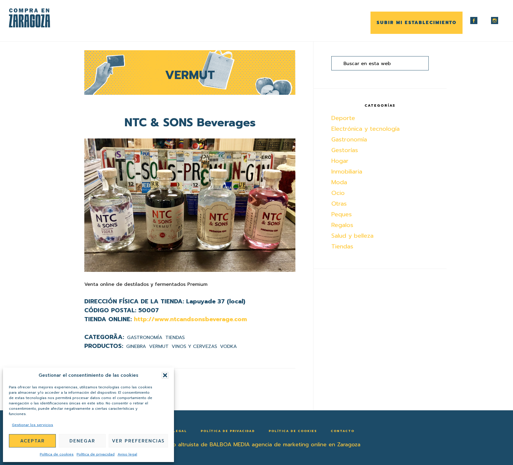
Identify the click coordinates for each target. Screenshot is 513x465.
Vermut (159, 346)
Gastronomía (144, 337)
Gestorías (344, 150)
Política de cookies (57, 454)
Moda (339, 182)
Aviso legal (127, 454)
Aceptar (32, 441)
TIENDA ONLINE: (108, 319)
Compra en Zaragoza (38, 18)
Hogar (340, 160)
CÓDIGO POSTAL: (110, 310)
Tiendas (175, 337)
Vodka (228, 346)
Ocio (338, 192)
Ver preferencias (138, 441)
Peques (341, 214)
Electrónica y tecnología (365, 128)
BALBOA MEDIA (230, 444)
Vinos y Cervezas (194, 346)
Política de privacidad (96, 454)
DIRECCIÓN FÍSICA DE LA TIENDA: (134, 301)
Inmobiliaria (346, 171)
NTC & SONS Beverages (190, 122)
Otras (339, 203)
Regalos (342, 224)
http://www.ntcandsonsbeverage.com (190, 319)
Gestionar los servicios (32, 425)
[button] (165, 375)
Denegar (82, 441)
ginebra (136, 346)
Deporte (343, 118)
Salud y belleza (352, 235)
